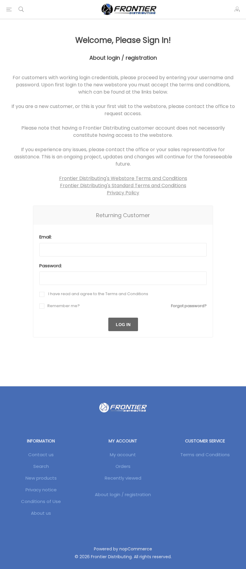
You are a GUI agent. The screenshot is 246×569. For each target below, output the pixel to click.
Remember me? (63, 306)
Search (41, 466)
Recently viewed (123, 478)
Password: (50, 265)
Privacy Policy (123, 192)
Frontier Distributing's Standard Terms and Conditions (123, 185)
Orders (123, 466)
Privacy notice (41, 490)
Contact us (41, 454)
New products (41, 478)
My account (123, 454)
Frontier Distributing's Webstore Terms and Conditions (123, 178)
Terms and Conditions (205, 454)
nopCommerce (135, 549)
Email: (45, 237)
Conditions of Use (41, 501)
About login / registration (123, 494)
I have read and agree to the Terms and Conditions (97, 294)
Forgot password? (189, 306)
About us (41, 513)
